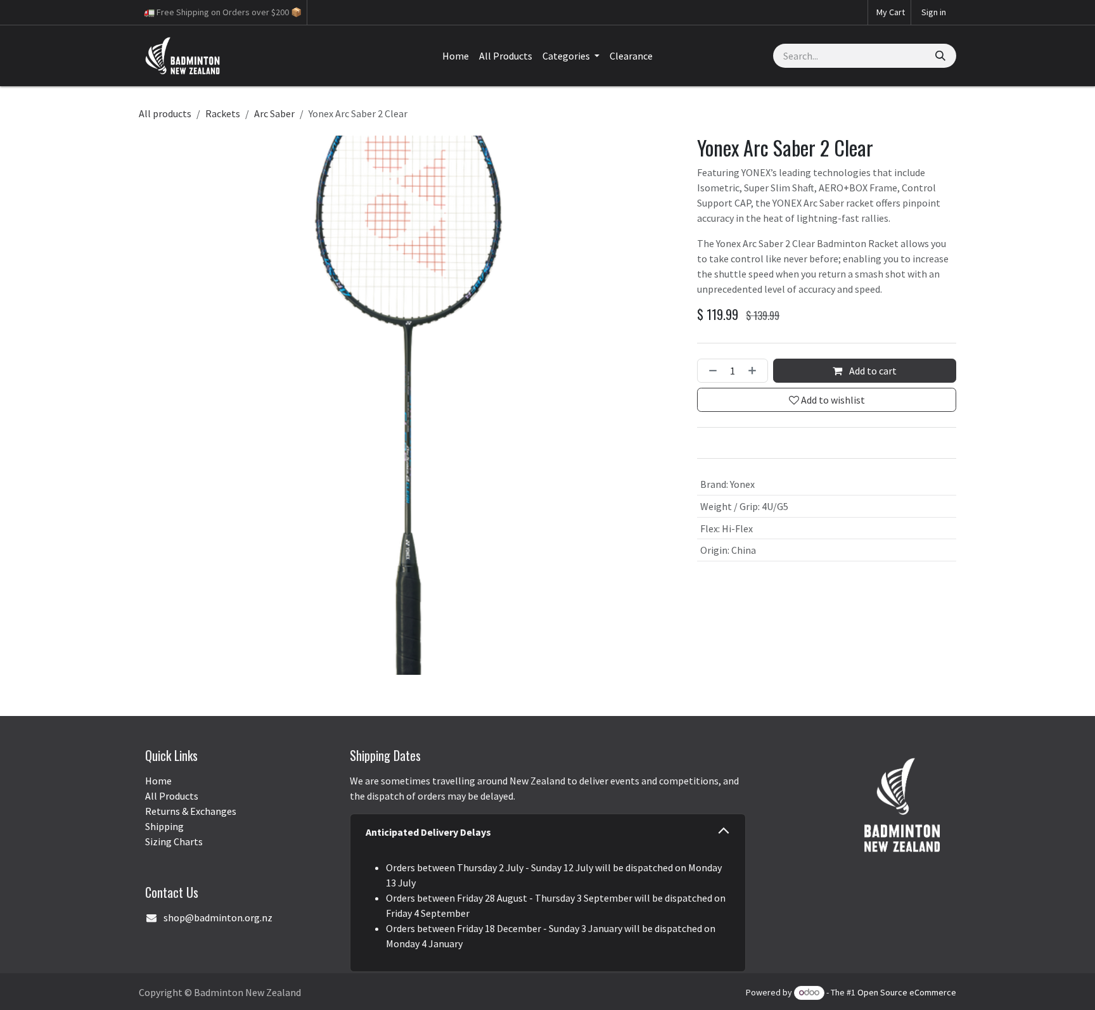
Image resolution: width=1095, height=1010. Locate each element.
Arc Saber (274, 113)
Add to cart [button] (872, 370)
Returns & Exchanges (190, 811)
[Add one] (754, 370)
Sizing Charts (174, 841)
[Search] (940, 56)
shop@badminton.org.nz (217, 917)
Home (158, 780)
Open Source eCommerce (906, 992)
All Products (171, 795)
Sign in (933, 12)
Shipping (164, 826)
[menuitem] (455, 55)
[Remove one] (710, 370)
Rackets (222, 113)
